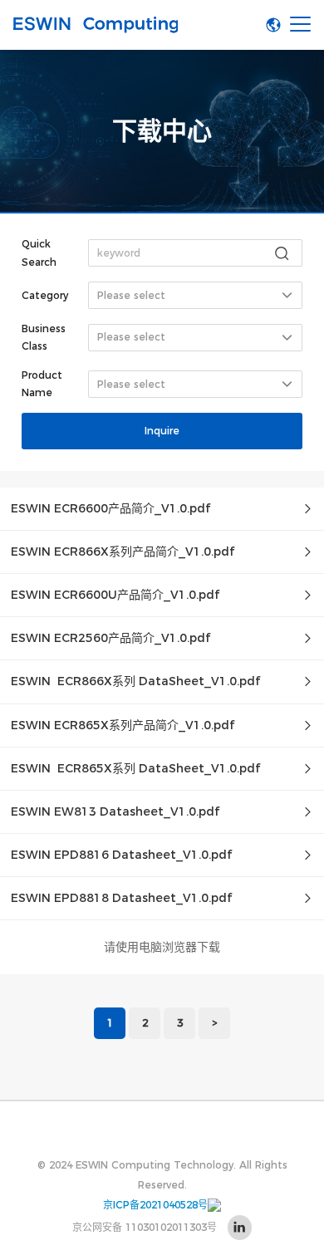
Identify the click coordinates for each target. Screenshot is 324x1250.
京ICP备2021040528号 (155, 1205)
